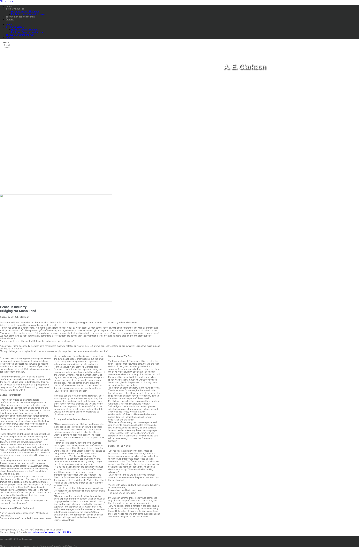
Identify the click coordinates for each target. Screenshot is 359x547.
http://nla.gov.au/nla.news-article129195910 (50, 532)
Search (6, 42)
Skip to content (6, 1)
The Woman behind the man (20, 16)
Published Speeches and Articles (28, 14)
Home (9, 6)
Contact (10, 19)
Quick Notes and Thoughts (25, 11)
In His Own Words (15, 8)
